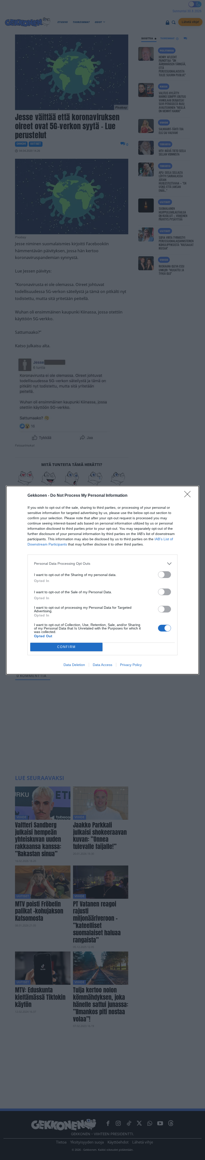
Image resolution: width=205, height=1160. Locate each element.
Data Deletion (74, 665)
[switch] (164, 574)
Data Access (102, 665)
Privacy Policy (131, 665)
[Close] (189, 495)
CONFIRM (66, 647)
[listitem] (102, 563)
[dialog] (102, 580)
